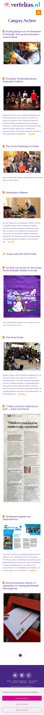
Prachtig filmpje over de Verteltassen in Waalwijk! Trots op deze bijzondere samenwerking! (22, 34)
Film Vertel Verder (14, 337)
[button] (38, 12)
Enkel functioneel (22, 704)
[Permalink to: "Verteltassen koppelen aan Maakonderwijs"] (22, 537)
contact (31, 682)
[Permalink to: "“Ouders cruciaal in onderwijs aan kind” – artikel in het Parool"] (22, 458)
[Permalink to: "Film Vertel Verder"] (22, 356)
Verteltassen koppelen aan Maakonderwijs (17, 518)
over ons (14, 682)
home (9, 681)
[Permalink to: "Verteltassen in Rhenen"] (22, 207)
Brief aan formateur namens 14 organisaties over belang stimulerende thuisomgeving (21, 585)
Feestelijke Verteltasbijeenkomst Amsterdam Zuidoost (20, 80)
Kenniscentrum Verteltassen (25, 686)
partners (23, 682)
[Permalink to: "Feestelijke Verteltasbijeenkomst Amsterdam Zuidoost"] (22, 98)
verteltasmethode (20, 681)
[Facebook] (15, 675)
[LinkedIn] (22, 675)
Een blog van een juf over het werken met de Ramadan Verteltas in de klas (22, 269)
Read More (31, 134)
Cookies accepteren (22, 698)
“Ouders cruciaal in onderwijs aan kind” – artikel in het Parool (20, 407)
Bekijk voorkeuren (22, 710)
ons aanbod (33, 681)
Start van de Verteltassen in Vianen (22, 146)
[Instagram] (29, 675)
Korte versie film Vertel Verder (21, 254)
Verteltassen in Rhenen (17, 192)
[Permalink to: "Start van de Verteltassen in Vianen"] (22, 162)
